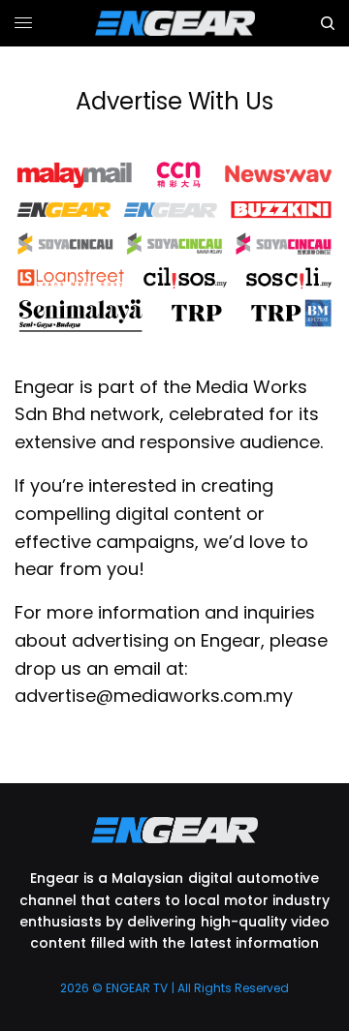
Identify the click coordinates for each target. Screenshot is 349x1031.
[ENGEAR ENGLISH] (175, 23)
